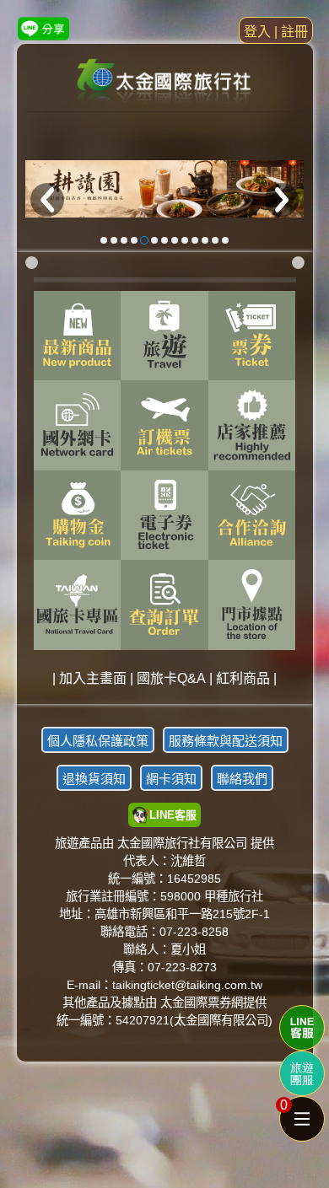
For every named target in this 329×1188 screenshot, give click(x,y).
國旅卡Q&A (171, 678)
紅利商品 (243, 678)
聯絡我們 (242, 778)
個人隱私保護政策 (97, 741)
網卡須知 (171, 778)
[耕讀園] (165, 189)
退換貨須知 (94, 778)
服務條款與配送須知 (226, 741)
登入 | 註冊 (276, 31)
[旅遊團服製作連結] (302, 1073)
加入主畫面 (93, 678)
